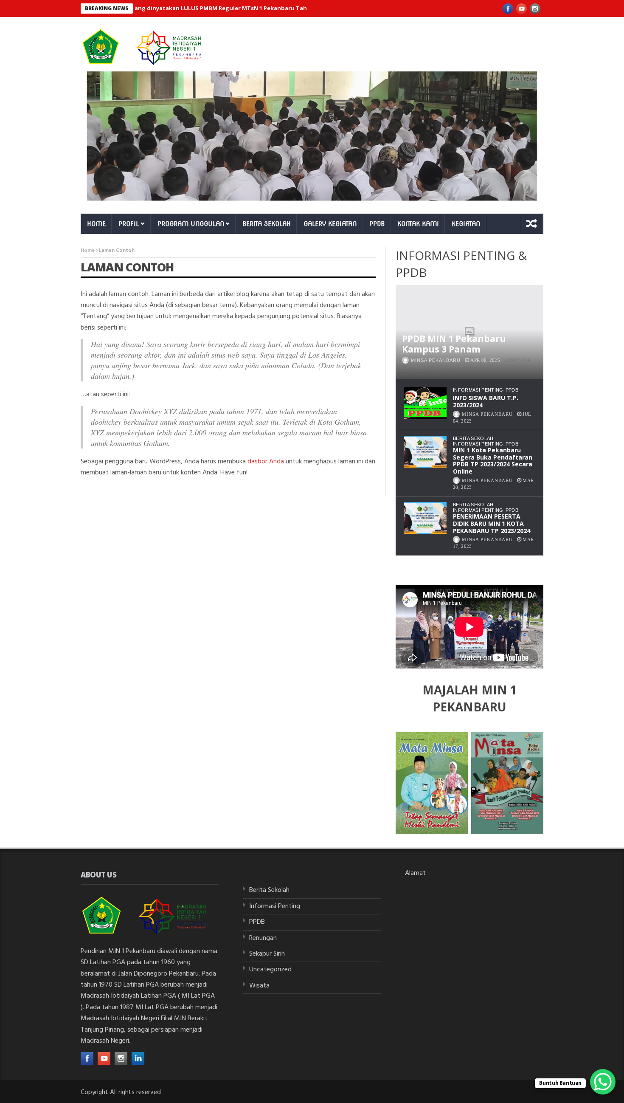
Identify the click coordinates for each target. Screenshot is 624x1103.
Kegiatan (466, 223)
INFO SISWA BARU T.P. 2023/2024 (485, 401)
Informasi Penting (478, 389)
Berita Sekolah (266, 223)
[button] (312, 136)
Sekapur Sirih (267, 953)
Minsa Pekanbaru (436, 360)
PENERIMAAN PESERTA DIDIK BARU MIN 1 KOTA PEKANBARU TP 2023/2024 (491, 523)
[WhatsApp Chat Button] (603, 1082)
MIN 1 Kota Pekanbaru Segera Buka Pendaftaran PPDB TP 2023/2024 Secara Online (492, 460)
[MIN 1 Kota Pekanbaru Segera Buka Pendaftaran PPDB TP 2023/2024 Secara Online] (425, 452)
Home (96, 223)
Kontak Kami (418, 223)
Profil (128, 223)
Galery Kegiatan (330, 223)
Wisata (259, 985)
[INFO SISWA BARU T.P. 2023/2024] (425, 403)
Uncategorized (270, 969)
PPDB (377, 223)
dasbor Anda (265, 461)
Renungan (263, 938)
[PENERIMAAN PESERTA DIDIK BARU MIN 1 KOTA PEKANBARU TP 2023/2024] (425, 518)
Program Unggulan (190, 223)
